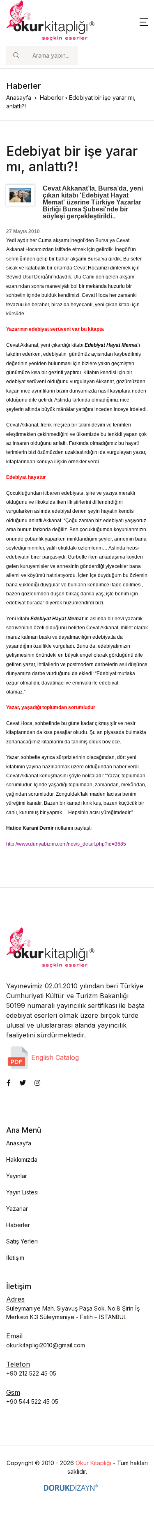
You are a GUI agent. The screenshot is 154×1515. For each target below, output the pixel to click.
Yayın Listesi (22, 1192)
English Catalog (54, 1057)
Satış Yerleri (22, 1241)
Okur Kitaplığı (93, 1462)
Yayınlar (16, 1175)
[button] (144, 21)
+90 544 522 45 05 (32, 1401)
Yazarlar (17, 1208)
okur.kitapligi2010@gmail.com (45, 1345)
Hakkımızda (21, 1159)
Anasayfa (18, 97)
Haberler (52, 97)
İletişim (15, 1257)
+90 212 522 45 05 (31, 1373)
